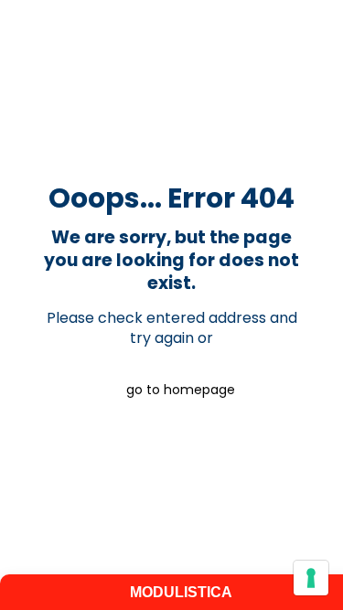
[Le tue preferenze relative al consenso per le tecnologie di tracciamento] (311, 578)
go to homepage (180, 389)
